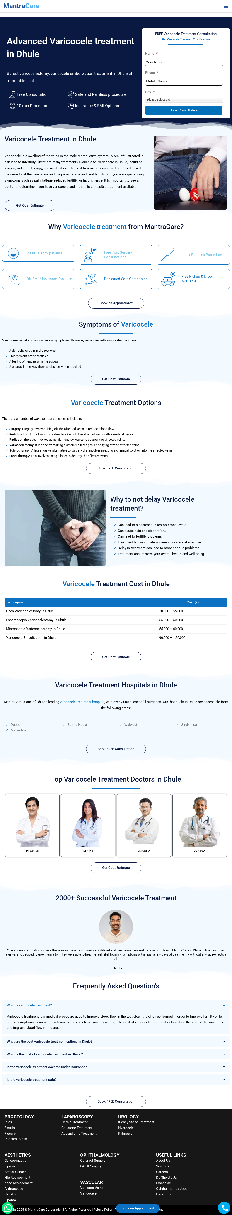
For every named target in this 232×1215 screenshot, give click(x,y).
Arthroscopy (14, 1189)
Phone (151, 73)
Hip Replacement (17, 1177)
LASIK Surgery (91, 1166)
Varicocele (88, 1193)
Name (151, 54)
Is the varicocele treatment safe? (31, 1080)
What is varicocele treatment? (29, 1005)
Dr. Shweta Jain (167, 1177)
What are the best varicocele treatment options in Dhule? (49, 1042)
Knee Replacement (19, 1183)
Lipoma (10, 1200)
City (150, 92)
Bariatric (11, 1194)
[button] (226, 6)
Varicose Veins (91, 1188)
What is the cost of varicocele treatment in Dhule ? (45, 1054)
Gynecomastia (15, 1160)
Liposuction (13, 1166)
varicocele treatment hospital (82, 702)
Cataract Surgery (92, 1160)
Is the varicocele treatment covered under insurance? (47, 1067)
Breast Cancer (15, 1172)
